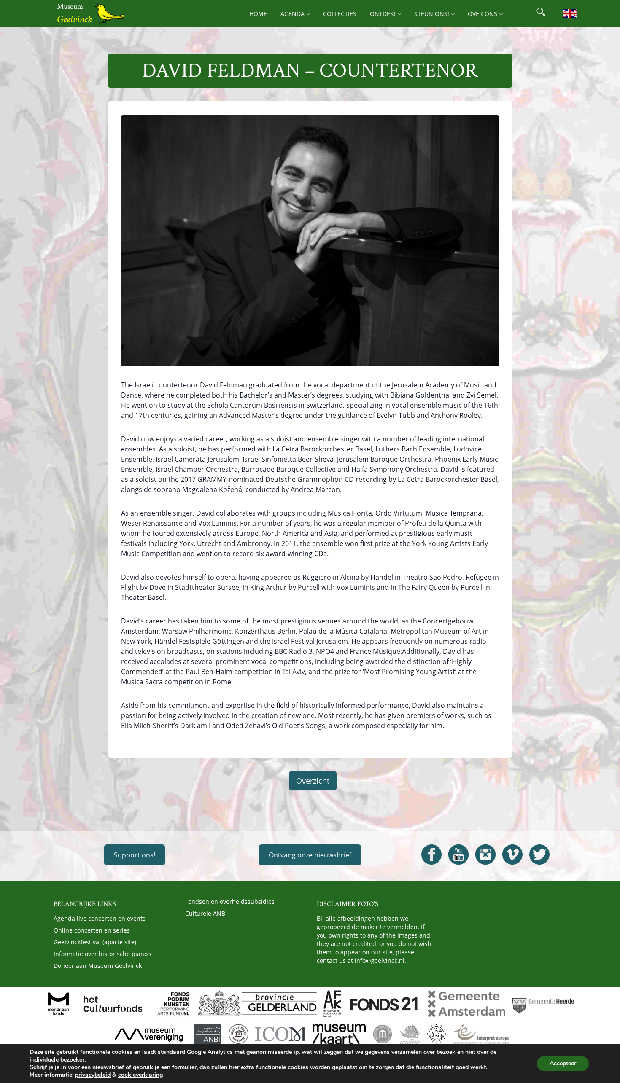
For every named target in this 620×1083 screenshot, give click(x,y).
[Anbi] (208, 1034)
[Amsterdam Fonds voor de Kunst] (332, 1004)
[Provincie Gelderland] (257, 1004)
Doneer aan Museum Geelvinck (98, 966)
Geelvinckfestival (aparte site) (95, 942)
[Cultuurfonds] (113, 1004)
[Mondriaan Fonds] (58, 1004)
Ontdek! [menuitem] (383, 14)
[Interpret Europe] (481, 1034)
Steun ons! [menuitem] (431, 14)
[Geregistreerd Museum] (238, 1034)
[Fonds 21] (384, 1004)
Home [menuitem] (258, 14)
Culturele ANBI (206, 913)
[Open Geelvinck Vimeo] (512, 854)
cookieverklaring (140, 1075)
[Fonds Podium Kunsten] (172, 1004)
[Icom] (280, 1034)
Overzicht (312, 781)
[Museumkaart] (339, 1034)
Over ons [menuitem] (482, 14)
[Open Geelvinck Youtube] (458, 854)
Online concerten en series (92, 930)
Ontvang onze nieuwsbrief (310, 855)
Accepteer (563, 1063)
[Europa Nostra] (436, 1034)
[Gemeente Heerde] (543, 1004)
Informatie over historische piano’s (102, 954)
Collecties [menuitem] (339, 14)
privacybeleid (93, 1075)
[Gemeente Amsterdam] (466, 1004)
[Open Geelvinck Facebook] (431, 854)
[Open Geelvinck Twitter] (539, 854)
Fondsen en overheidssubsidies (230, 902)
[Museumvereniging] (149, 1034)
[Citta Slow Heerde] (409, 1034)
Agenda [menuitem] (292, 14)
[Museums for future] (382, 1034)
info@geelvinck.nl (379, 961)
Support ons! (134, 855)
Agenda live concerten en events (100, 918)
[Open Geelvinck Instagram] (485, 854)
